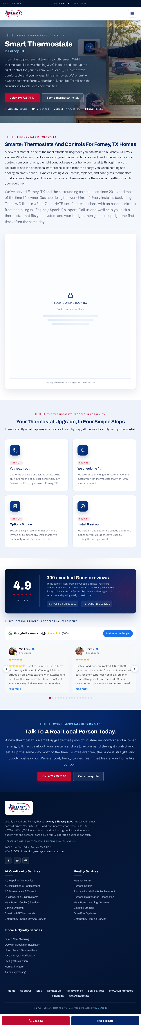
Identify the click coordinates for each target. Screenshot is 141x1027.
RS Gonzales (100, 1007)
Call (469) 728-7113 (22, 98)
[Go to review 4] (58, 698)
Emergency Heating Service (90, 918)
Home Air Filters (14, 966)
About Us (26, 990)
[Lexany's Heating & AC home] (13, 13)
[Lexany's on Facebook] (8, 860)
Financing (58, 995)
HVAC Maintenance (121, 990)
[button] (70, 309)
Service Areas (96, 990)
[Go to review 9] (72, 698)
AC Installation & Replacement (22, 885)
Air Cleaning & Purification (20, 955)
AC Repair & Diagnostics (19, 880)
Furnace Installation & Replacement (94, 891)
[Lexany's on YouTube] (25, 860)
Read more (15, 688)
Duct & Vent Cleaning (17, 939)
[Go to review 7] (66, 698)
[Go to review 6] (63, 698)
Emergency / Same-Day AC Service (25, 918)
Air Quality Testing (15, 972)
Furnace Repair (83, 885)
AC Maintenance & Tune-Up (21, 891)
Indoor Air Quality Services (23, 930)
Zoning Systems (14, 907)
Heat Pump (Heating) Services (91, 902)
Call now (38, 1020)
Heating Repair (82, 880)
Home (11, 990)
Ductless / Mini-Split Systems (21, 896)
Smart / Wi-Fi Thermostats (20, 913)
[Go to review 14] (85, 698)
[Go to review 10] (74, 698)
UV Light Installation (16, 961)
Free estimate (105, 1020)
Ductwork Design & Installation (22, 944)
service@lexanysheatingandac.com (44, 851)
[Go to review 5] (61, 698)
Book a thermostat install (63, 98)
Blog (39, 990)
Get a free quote (88, 776)
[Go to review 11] (77, 698)
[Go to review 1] (50, 698)
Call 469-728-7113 (54, 776)
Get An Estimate (79, 995)
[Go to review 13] (83, 698)
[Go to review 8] (69, 698)
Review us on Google (117, 633)
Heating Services (86, 871)
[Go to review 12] (80, 698)
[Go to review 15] (88, 698)
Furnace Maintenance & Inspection (94, 896)
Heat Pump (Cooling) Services (22, 902)
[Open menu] (132, 14)
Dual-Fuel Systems (85, 913)
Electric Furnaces (84, 907)
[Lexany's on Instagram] (17, 860)
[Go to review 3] (55, 698)
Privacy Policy (74, 990)
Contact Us (54, 990)
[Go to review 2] (53, 698)
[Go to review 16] (91, 698)
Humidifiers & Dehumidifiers (21, 950)
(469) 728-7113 (13, 851)
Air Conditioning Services (22, 871)
